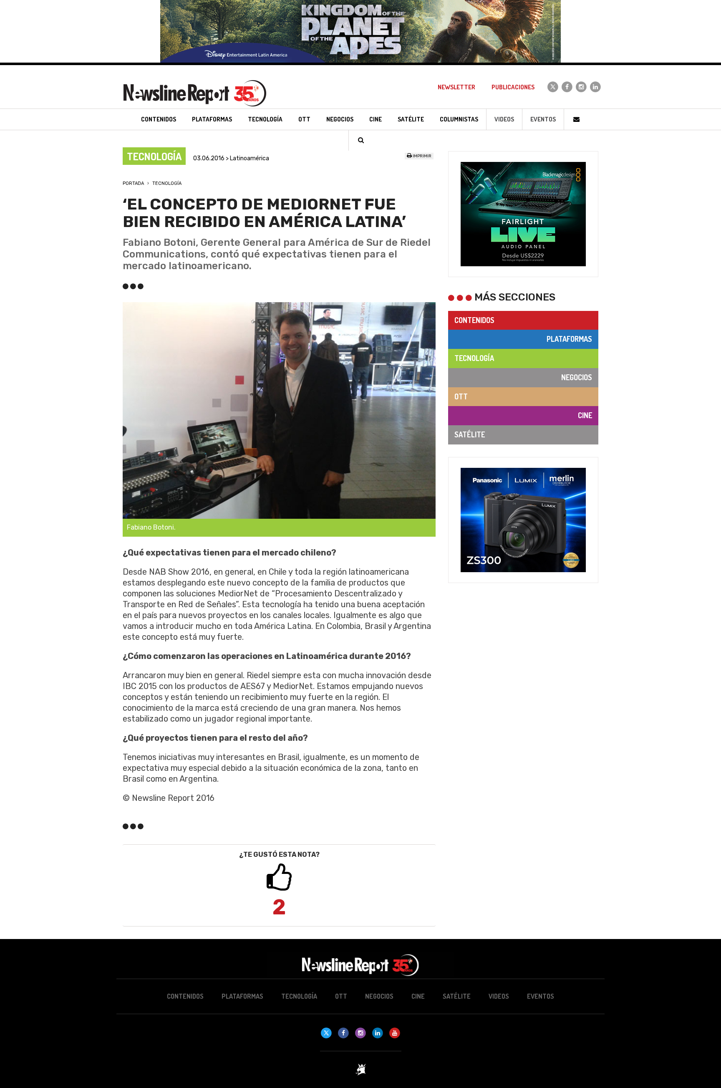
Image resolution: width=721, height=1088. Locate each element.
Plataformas (569, 338)
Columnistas (459, 119)
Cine (585, 415)
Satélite (469, 434)
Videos (504, 119)
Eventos (543, 119)
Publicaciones (513, 87)
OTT (461, 396)
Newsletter (456, 87)
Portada (133, 183)
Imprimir (421, 156)
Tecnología (167, 183)
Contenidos (474, 320)
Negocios (576, 377)
